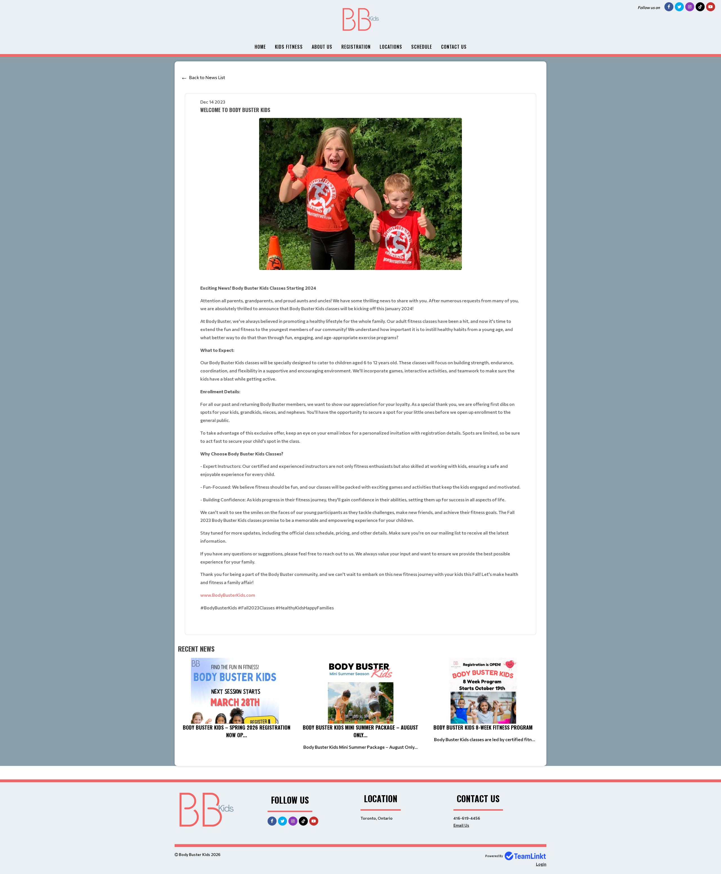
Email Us (461, 825)
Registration (356, 46)
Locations (391, 46)
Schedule (421, 46)
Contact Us (454, 46)
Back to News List (207, 77)
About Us (322, 46)
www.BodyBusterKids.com (227, 595)
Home (260, 46)
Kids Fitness (289, 46)
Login (541, 864)
